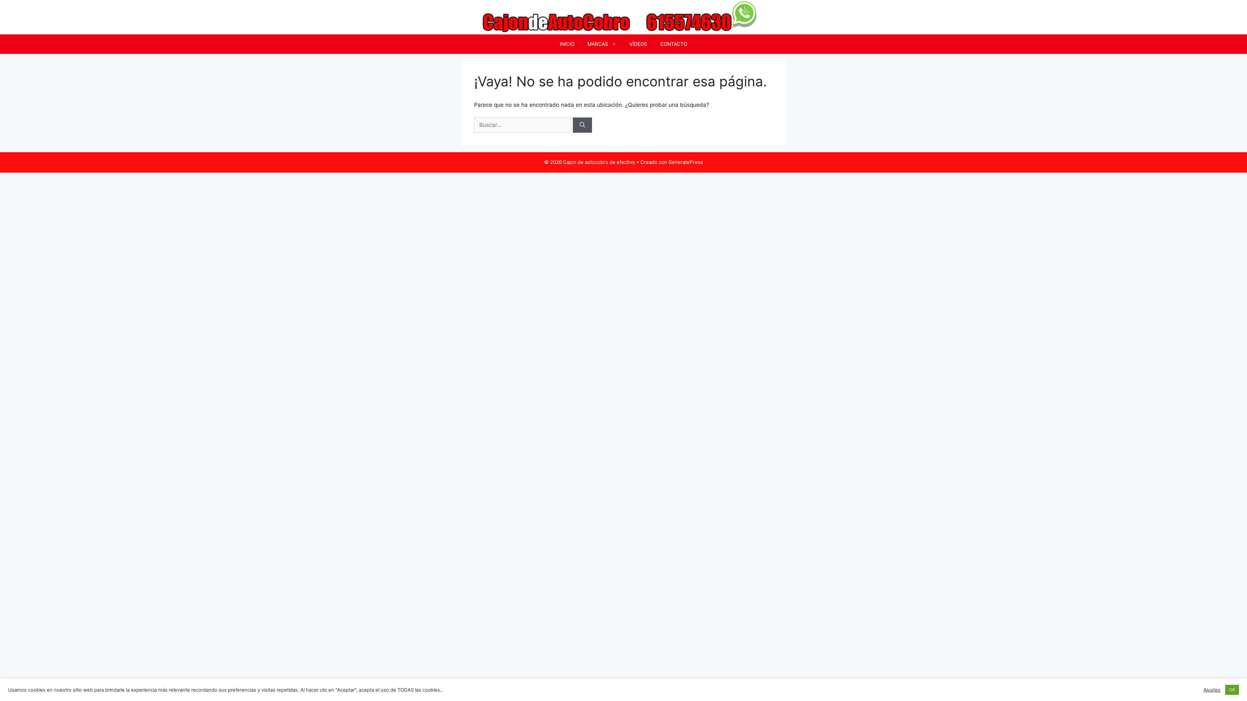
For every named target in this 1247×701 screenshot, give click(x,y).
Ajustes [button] (1211, 690)
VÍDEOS (638, 44)
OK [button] (1232, 689)
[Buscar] (582, 125)
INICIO (567, 44)
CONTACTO (673, 44)
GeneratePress (685, 162)
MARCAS (597, 44)
